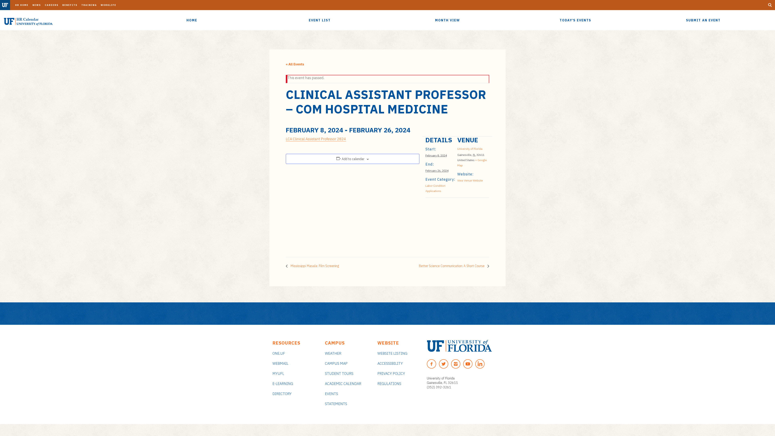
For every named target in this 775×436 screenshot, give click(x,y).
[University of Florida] (459, 346)
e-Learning (282, 383)
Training (89, 5)
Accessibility (390, 363)
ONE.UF (278, 353)
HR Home (21, 5)
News (36, 5)
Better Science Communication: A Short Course (452, 266)
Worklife (108, 5)
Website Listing (392, 353)
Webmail (280, 363)
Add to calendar (353, 159)
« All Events (295, 64)
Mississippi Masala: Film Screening (314, 266)
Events (331, 393)
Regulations (389, 383)
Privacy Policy (391, 373)
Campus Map (336, 363)
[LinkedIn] (480, 364)
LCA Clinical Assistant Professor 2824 (316, 139)
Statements (336, 403)
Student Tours (339, 373)
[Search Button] (770, 5)
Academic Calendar (343, 383)
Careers (51, 5)
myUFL (278, 373)
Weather (333, 353)
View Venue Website (470, 180)
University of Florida (469, 149)
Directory (282, 393)
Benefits (69, 5)
